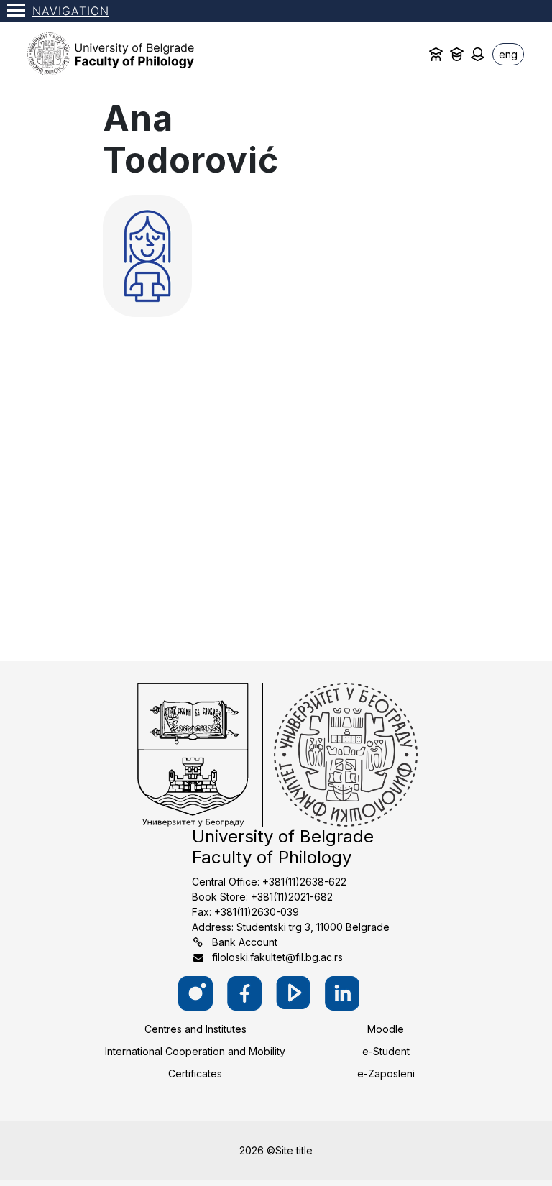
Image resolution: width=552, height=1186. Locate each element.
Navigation (70, 11)
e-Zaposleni (386, 1073)
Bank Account (244, 942)
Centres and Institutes (195, 1029)
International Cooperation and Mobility (195, 1051)
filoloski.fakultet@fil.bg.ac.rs (277, 957)
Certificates (195, 1073)
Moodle (385, 1029)
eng (508, 54)
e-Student (386, 1051)
